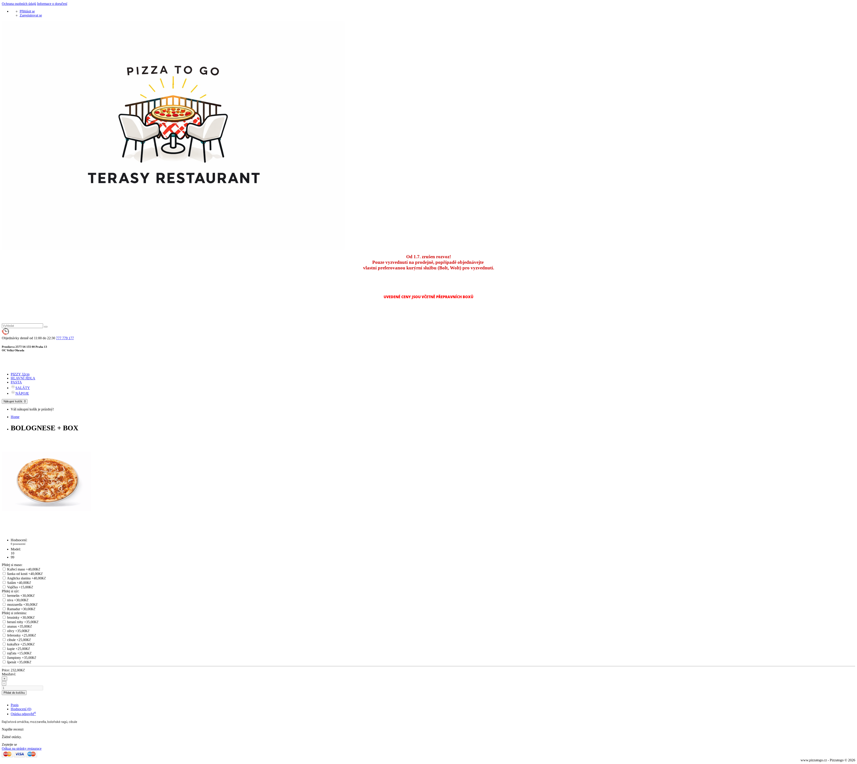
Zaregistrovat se (31, 15)
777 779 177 (65, 338)
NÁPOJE (22, 393)
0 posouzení (18, 543)
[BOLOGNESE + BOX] (46, 525)
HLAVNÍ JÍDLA (23, 378)
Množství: (9, 674)
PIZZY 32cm (20, 374)
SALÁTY (22, 388)
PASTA (16, 382)
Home (15, 417)
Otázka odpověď (23, 714)
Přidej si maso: (12, 565)
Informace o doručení (52, 4)
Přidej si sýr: (10, 591)
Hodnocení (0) (21, 709)
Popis (15, 705)
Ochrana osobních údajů (19, 4)
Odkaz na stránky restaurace (22, 748)
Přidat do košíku (14, 692)
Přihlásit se (27, 11)
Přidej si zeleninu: (14, 613)
